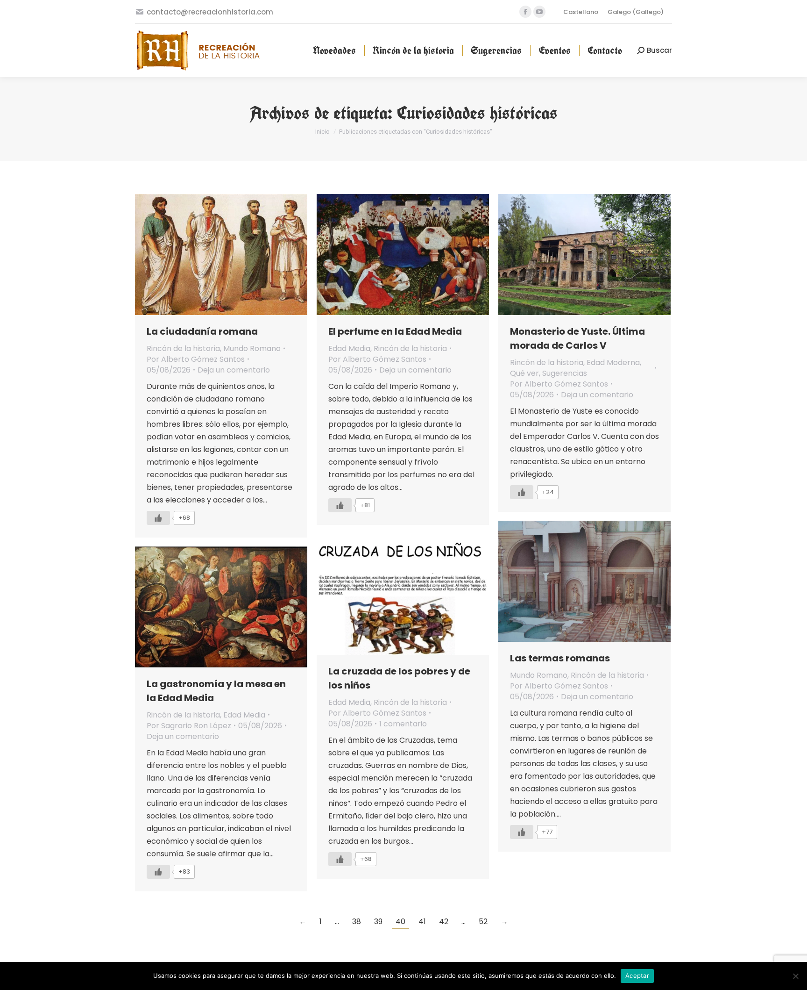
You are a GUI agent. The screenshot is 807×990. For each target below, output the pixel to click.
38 (356, 921)
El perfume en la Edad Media (395, 331)
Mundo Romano (252, 348)
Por (196, 359)
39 (378, 921)
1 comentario (403, 723)
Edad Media (349, 348)
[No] (795, 976)
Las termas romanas (560, 658)
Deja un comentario (234, 370)
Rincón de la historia (183, 348)
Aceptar (637, 975)
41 (422, 921)
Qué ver (524, 373)
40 (400, 921)
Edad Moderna (613, 362)
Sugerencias (564, 373)
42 (443, 921)
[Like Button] (158, 518)
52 (483, 921)
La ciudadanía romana (202, 331)
